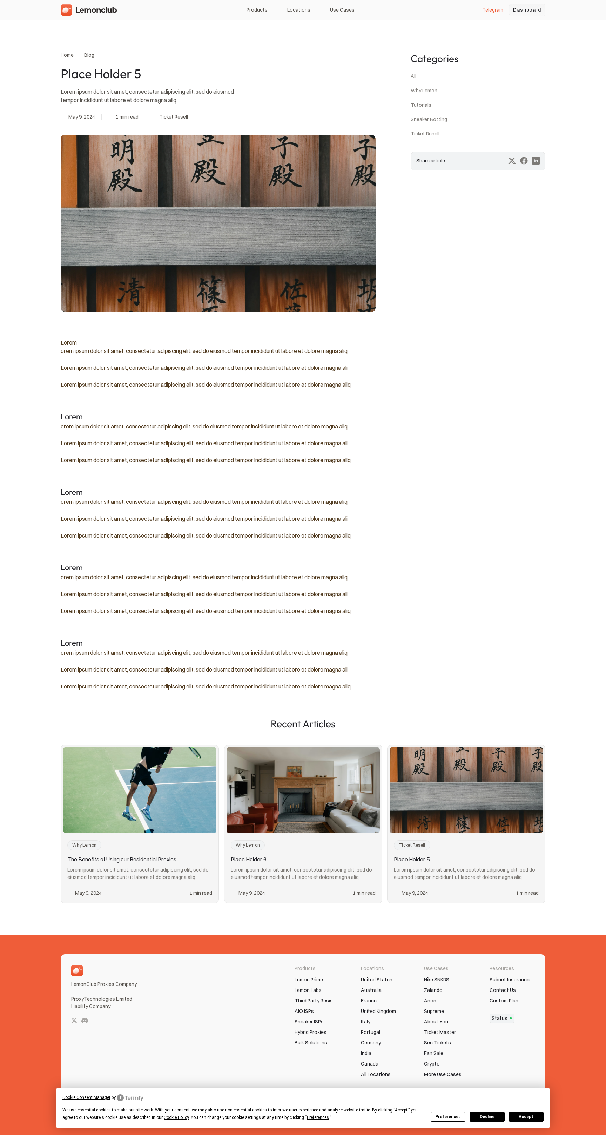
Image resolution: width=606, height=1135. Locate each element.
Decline (487, 1116)
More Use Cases (443, 1074)
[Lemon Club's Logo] (89, 10)
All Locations (376, 1074)
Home (67, 55)
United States (376, 979)
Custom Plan (504, 1000)
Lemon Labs (308, 990)
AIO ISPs (304, 1011)
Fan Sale (433, 1053)
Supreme (434, 1011)
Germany (371, 1043)
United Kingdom (378, 1011)
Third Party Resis (314, 1000)
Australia (371, 990)
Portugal (370, 1032)
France (369, 1000)
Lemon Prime (309, 979)
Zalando (433, 990)
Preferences (448, 1116)
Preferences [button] (318, 1117)
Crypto (432, 1064)
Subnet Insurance (510, 979)
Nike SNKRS (436, 979)
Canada (369, 1064)
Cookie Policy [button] (176, 1117)
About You (436, 1022)
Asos (430, 1000)
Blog (89, 55)
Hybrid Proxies (310, 1032)
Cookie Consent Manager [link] (86, 1097)
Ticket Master (440, 1032)
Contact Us (503, 990)
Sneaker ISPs (309, 1022)
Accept (526, 1116)
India (366, 1053)
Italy (365, 1022)
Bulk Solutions (311, 1043)
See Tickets (437, 1043)
